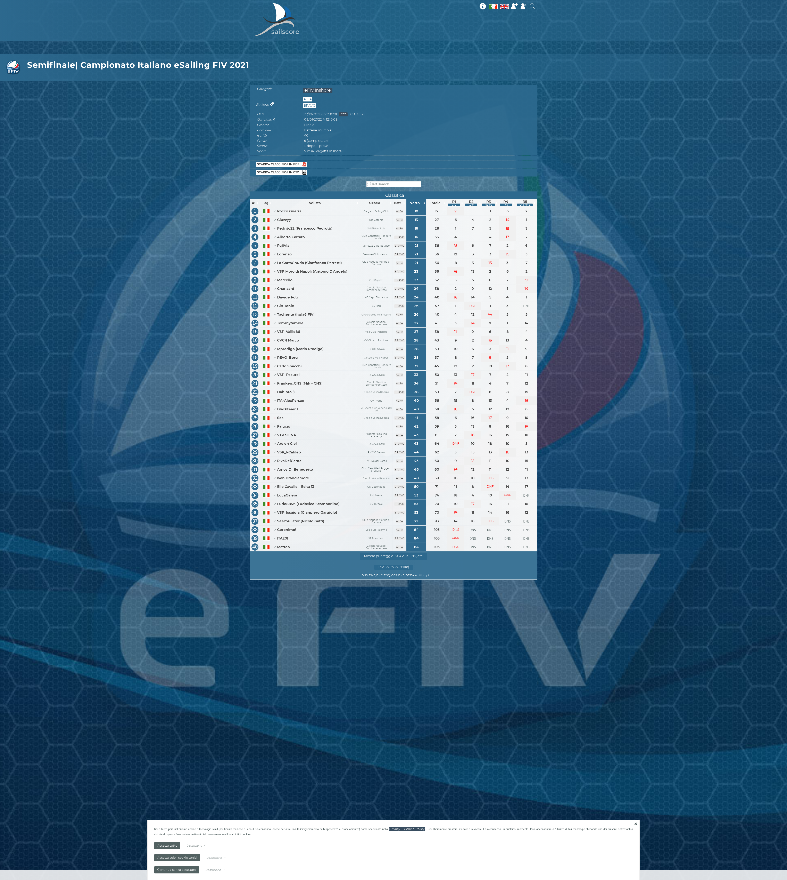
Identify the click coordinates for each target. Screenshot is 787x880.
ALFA (308, 99)
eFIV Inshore (317, 90)
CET (343, 114)
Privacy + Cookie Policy (406, 829)
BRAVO (309, 105)
